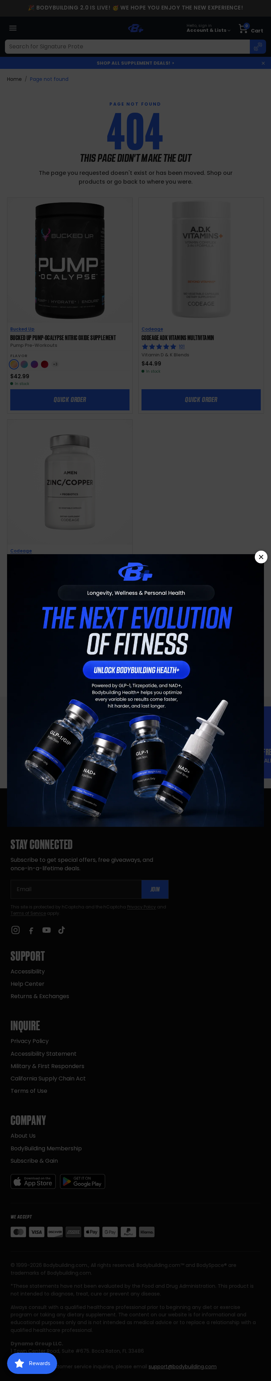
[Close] (261, 557)
